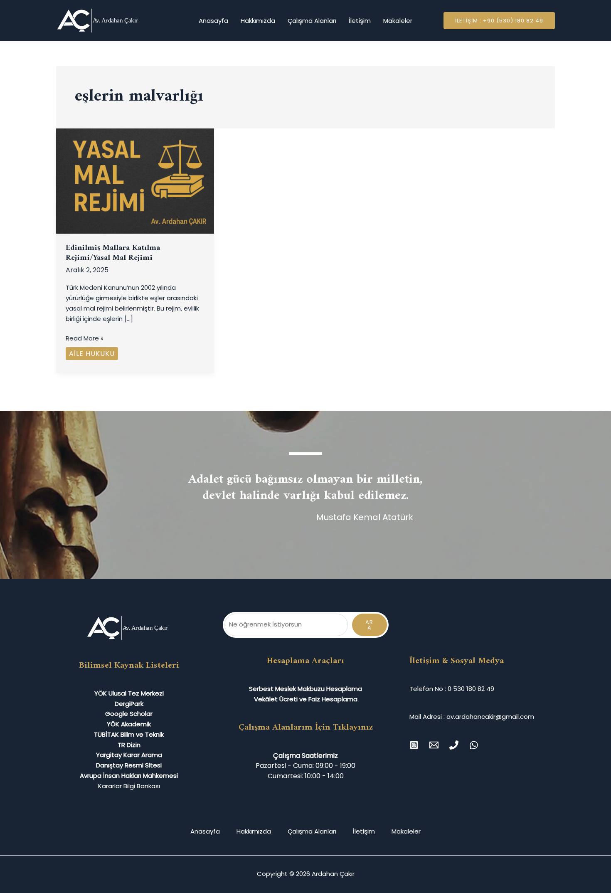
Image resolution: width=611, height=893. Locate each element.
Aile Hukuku (92, 353)
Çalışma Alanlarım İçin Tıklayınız (306, 727)
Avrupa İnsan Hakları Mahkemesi (129, 775)
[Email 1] (434, 745)
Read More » (84, 338)
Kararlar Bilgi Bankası (129, 786)
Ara (369, 625)
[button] (499, 20)
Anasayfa (213, 20)
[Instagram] (414, 745)
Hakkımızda (258, 20)
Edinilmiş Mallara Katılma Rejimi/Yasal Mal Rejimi (113, 253)
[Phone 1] (453, 745)
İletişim (360, 20)
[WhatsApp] (473, 745)
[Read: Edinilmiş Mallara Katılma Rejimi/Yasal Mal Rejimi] (135, 180)
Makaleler (397, 20)
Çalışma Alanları (312, 20)
